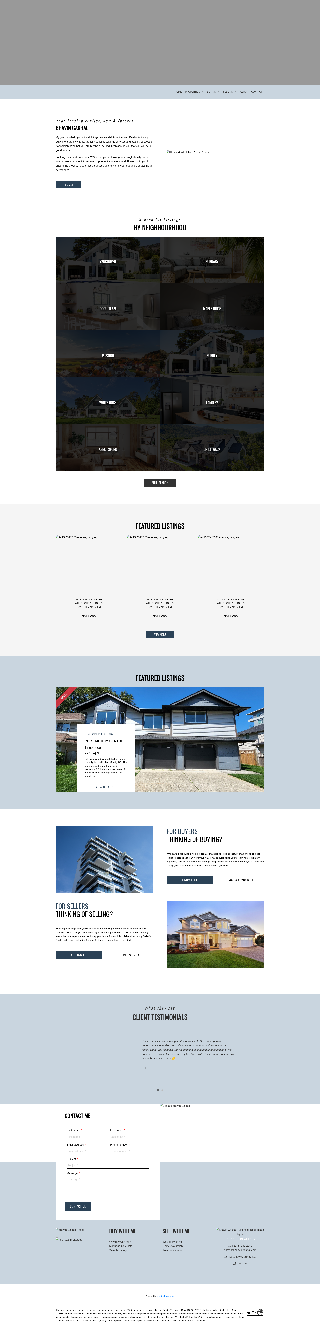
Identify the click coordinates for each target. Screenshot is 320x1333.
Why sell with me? (173, 1241)
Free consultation (173, 1250)
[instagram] (234, 1263)
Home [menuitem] (178, 91)
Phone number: (119, 1144)
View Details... (106, 787)
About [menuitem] (244, 91)
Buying (211, 91)
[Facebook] (240, 1263)
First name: (74, 1130)
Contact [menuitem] (256, 91)
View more (160, 635)
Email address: (76, 1144)
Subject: (72, 1159)
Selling (228, 91)
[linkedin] (246, 1263)
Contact (68, 185)
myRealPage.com (166, 1296)
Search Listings (118, 1250)
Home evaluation (173, 1246)
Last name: (117, 1130)
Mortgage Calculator (241, 880)
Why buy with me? (120, 1241)
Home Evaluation (130, 955)
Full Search (160, 482)
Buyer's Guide (189, 880)
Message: (73, 1173)
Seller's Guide (78, 955)
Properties (192, 91)
